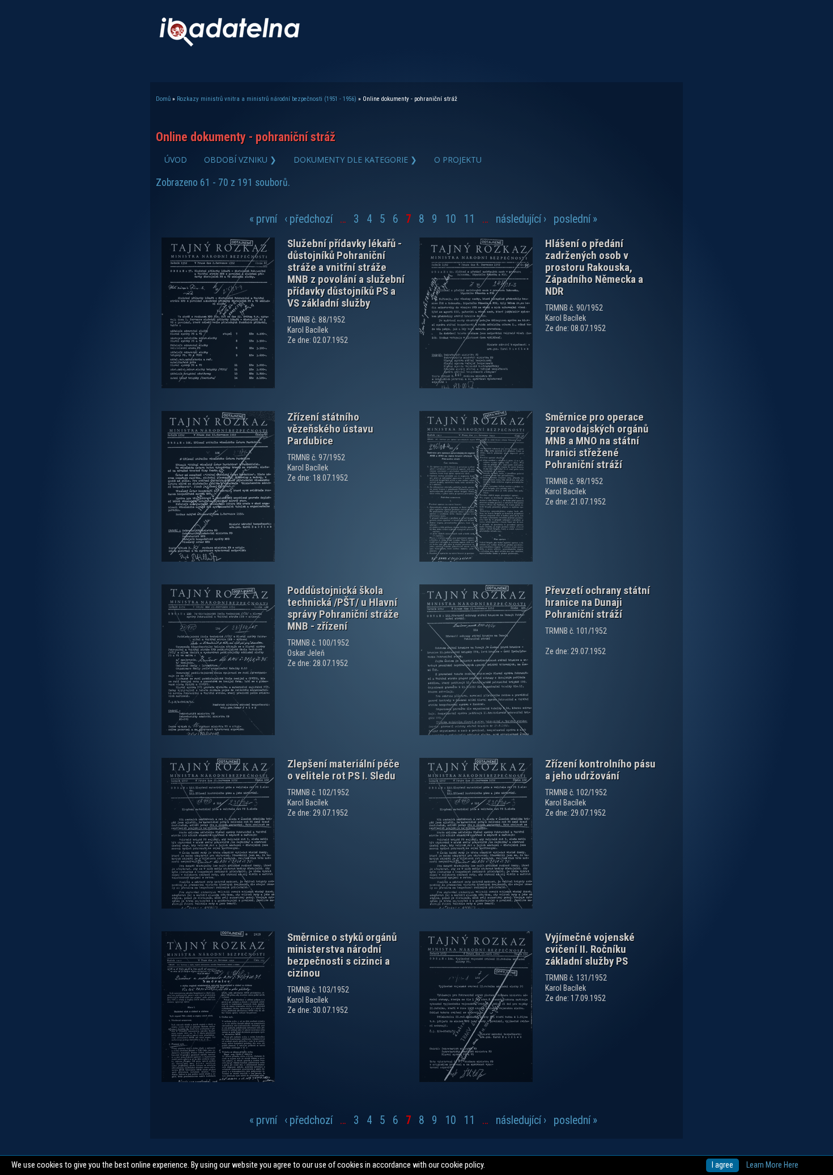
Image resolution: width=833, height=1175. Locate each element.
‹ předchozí (308, 219)
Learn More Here (772, 1165)
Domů (163, 99)
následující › (521, 219)
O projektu (458, 159)
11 (469, 219)
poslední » (575, 219)
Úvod (175, 159)
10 (450, 219)
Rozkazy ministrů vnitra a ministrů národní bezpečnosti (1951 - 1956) (266, 99)
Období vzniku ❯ (240, 159)
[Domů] (229, 44)
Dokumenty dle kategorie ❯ (355, 159)
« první (263, 219)
